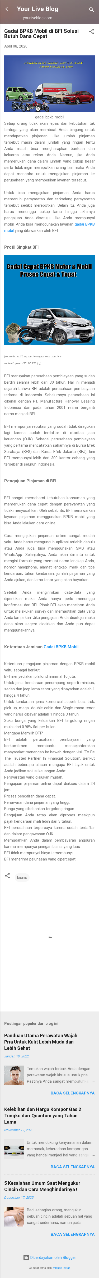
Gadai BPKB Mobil (61, 646)
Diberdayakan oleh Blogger (52, 1257)
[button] (91, 32)
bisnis (22, 877)
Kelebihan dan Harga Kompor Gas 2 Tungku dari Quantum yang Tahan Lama (42, 1116)
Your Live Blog (37, 9)
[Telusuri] (91, 11)
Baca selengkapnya (73, 1093)
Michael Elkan (61, 1268)
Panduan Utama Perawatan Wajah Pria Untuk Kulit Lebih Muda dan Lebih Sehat (40, 1042)
